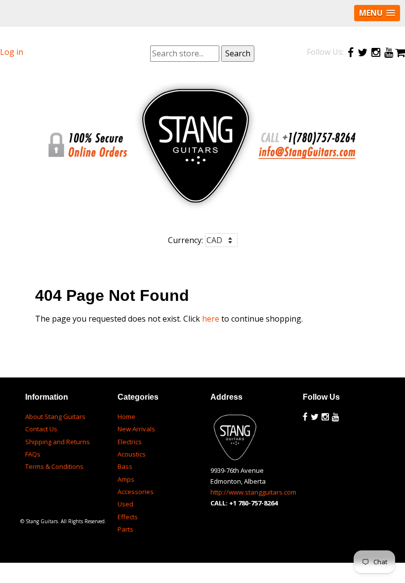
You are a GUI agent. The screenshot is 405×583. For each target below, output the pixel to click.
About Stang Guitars (55, 416)
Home (126, 416)
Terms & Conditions (54, 466)
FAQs (32, 454)
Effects (128, 516)
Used (125, 504)
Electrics (130, 441)
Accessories (136, 491)
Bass (125, 466)
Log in (11, 51)
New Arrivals (136, 428)
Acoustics (132, 454)
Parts (125, 529)
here (210, 318)
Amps (126, 479)
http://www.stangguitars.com (253, 492)
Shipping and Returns (57, 441)
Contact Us (41, 428)
